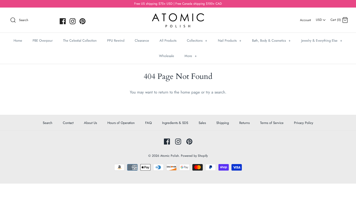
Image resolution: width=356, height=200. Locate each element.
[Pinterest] (82, 21)
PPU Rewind (115, 40)
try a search (215, 92)
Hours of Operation (121, 122)
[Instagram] (73, 21)
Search (47, 122)
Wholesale (166, 55)
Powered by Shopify (194, 155)
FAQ (148, 122)
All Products (167, 40)
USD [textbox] (321, 18)
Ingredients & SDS (175, 122)
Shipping (222, 122)
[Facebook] (63, 21)
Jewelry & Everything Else (321, 40)
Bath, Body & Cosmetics (271, 40)
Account (305, 20)
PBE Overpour (43, 40)
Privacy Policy (303, 122)
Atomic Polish (169, 155)
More (191, 55)
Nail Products (229, 40)
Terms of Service (272, 122)
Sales (202, 122)
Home (18, 40)
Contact (68, 122)
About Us (90, 122)
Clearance (142, 40)
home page (190, 92)
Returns (244, 122)
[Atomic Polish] (178, 16)
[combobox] (321, 18)
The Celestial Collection (80, 40)
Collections (197, 40)
